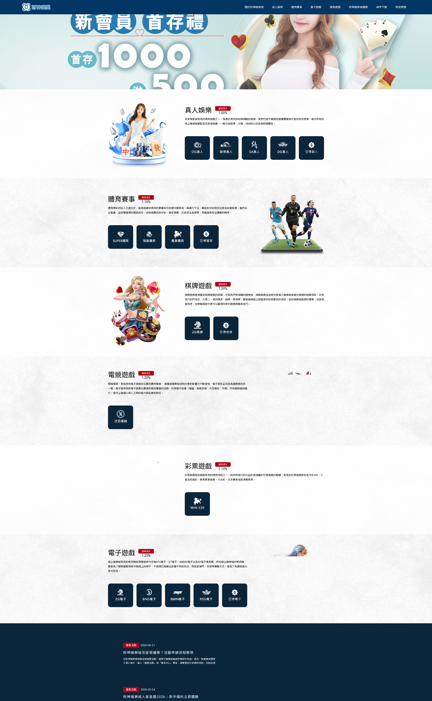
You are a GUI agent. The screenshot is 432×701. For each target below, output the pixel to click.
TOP (426, 695)
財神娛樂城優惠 (358, 7)
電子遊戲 (315, 7)
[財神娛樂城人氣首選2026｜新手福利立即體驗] (272, 659)
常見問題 (400, 7)
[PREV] (200, 677)
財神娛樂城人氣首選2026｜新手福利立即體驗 (161, 653)
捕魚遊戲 (335, 7)
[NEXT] (209, 677)
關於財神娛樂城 (254, 7)
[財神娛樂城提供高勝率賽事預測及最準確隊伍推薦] (37, 7)
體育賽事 (296, 7)
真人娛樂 (277, 7)
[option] (216, 51)
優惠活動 (131, 645)
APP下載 (381, 7)
